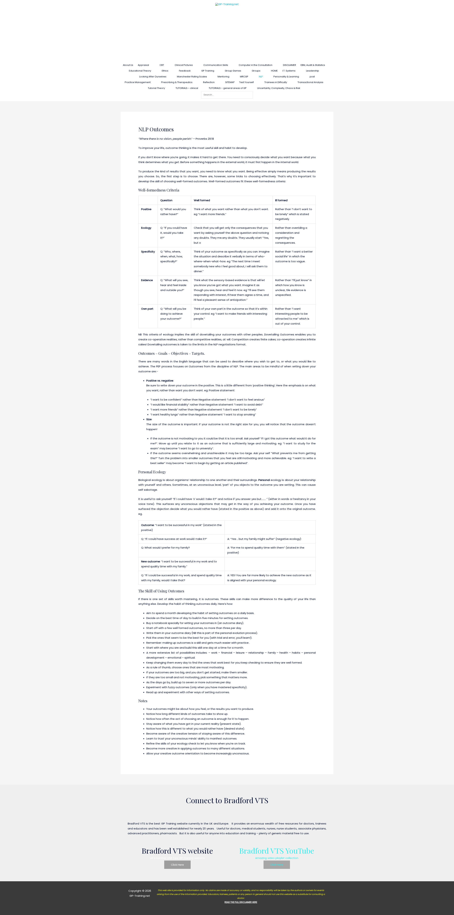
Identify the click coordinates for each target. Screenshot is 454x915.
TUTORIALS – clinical (187, 88)
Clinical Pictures (184, 65)
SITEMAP (230, 82)
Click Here (177, 865)
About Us (128, 65)
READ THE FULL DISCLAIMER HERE (241, 902)
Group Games (233, 70)
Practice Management (138, 82)
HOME (274, 70)
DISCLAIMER (289, 65)
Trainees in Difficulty (275, 82)
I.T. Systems (288, 70)
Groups (256, 70)
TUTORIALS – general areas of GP (228, 88)
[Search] (251, 94)
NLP (261, 76)
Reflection (209, 82)
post (312, 76)
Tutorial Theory (156, 88)
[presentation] (150, 65)
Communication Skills (215, 65)
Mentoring (223, 76)
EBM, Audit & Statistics (313, 65)
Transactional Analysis (310, 82)
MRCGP (244, 76)
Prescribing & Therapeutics (176, 82)
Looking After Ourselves (152, 76)
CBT (162, 65)
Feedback (185, 70)
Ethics (165, 70)
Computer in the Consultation (255, 65)
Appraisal (143, 65)
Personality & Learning (286, 76)
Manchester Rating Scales (192, 76)
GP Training (207, 70)
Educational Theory (140, 70)
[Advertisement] (227, 35)
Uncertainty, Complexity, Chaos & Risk (278, 88)
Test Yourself (246, 82)
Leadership (312, 70)
